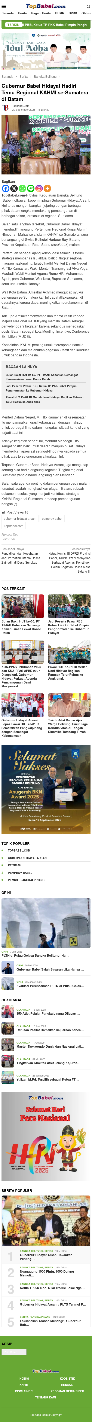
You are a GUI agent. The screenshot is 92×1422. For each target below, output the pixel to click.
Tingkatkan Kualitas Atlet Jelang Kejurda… (48, 1063)
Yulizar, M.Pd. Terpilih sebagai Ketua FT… (47, 1079)
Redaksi (67, 1385)
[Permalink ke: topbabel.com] (5, 107)
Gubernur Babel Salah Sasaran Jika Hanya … (50, 969)
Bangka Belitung (31, 1250)
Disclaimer (24, 1391)
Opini (4, 951)
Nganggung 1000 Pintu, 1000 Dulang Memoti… (47, 1273)
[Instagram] (39, 188)
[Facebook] (5, 188)
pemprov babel (52, 518)
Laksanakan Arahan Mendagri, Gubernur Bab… (50, 1323)
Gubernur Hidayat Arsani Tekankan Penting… (46, 1257)
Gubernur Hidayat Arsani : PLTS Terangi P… (53, 1304)
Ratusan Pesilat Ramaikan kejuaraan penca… (50, 1030)
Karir (23, 1385)
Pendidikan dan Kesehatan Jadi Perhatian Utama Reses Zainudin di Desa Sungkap (20, 555)
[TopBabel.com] (46, 6)
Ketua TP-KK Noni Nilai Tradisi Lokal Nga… (52, 1288)
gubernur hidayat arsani (20, 518)
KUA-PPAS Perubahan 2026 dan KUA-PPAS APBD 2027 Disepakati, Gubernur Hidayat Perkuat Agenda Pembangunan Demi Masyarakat (21, 676)
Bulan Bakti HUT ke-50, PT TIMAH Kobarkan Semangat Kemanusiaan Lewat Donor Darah (42, 377)
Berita (49, 1250)
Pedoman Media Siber (67, 1391)
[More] (47, 188)
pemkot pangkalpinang (26, 880)
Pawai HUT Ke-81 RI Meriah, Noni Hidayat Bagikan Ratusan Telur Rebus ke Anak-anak (68, 672)
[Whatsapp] (22, 188)
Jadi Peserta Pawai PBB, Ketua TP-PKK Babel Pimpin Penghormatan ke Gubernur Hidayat (41, 388)
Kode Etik (67, 1378)
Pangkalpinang (40, 1316)
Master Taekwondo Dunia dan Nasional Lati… (50, 1046)
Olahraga (23, 1009)
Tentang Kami (45, 1397)
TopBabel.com (13, 526)
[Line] (30, 188)
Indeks (24, 1378)
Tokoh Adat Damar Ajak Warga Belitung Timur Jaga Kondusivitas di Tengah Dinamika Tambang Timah (68, 726)
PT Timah (14, 865)
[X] (14, 188)
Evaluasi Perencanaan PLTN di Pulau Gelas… (50, 986)
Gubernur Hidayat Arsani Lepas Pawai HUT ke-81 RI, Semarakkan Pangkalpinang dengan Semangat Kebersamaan (21, 728)
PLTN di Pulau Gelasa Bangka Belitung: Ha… (35, 955)
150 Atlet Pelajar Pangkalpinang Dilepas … (48, 1013)
